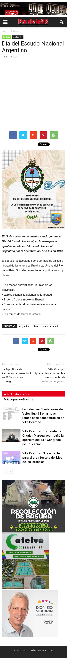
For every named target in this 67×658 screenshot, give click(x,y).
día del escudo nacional (46, 326)
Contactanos (21, 650)
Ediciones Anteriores (42, 650)
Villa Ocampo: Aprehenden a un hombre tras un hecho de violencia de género (49, 375)
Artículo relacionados (16, 394)
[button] (62, 22)
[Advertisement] (33, 95)
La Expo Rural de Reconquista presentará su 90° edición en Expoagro (16, 375)
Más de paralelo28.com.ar (19, 399)
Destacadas (17, 37)
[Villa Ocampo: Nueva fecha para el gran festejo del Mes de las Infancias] (11, 457)
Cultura (6, 37)
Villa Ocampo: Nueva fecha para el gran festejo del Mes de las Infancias (42, 457)
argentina (24, 326)
